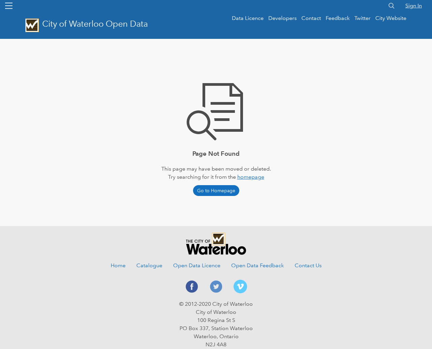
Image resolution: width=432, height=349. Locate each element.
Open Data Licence (196, 265)
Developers (282, 18)
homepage (250, 177)
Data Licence (248, 18)
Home (118, 265)
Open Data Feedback (257, 265)
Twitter (362, 18)
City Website (390, 18)
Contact (311, 18)
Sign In (413, 5)
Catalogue (149, 265)
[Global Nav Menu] (9, 5)
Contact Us (308, 265)
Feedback (338, 18)
